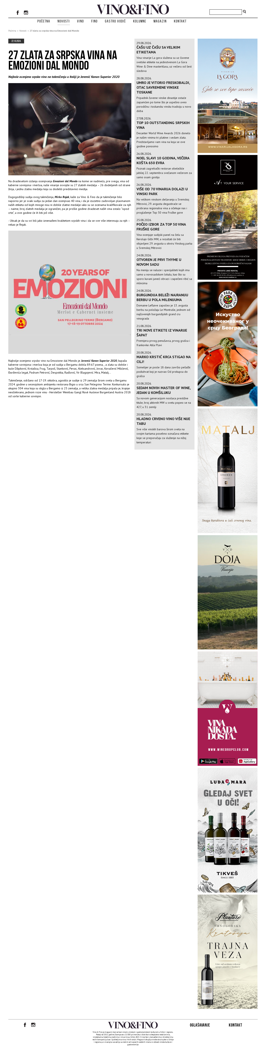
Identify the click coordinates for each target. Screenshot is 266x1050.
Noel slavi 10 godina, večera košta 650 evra (163, 160)
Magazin (160, 21)
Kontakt (180, 21)
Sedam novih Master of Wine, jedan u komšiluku (164, 390)
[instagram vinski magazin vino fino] (26, 13)
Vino (80, 21)
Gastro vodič (115, 21)
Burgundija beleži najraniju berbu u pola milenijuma (162, 297)
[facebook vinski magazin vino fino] (18, 13)
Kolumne (139, 21)
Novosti (64, 21)
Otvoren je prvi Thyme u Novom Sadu (159, 262)
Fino (94, 21)
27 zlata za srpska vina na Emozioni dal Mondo (54, 30)
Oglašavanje (200, 1025)
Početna (43, 21)
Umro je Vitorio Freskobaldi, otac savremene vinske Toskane (163, 87)
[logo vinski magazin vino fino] (133, 13)
